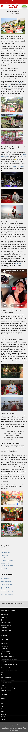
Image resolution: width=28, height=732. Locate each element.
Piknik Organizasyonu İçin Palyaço (9, 664)
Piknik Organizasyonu (6, 584)
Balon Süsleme (4, 643)
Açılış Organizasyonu (6, 581)
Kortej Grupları (4, 646)
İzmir (2, 703)
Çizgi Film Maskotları (6, 619)
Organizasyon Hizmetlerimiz (8, 560)
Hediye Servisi (4, 685)
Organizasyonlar (5, 563)
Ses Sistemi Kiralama (6, 651)
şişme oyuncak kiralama (17, 82)
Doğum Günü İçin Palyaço (7, 661)
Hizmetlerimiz (4, 557)
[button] (2, 6)
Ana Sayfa (3, 550)
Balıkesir (3, 711)
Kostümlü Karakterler (6, 622)
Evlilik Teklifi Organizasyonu (8, 591)
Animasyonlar (4, 555)
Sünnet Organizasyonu (6, 690)
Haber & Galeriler (5, 571)
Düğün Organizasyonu (6, 682)
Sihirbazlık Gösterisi (6, 625)
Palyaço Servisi (13, 6)
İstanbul (3, 698)
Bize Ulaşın (4, 568)
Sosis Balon (4, 627)
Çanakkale (3, 714)
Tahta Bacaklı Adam (6, 633)
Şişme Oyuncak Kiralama (7, 565)
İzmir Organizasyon (5, 578)
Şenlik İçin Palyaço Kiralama (8, 667)
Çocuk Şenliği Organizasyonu (8, 587)
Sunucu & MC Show (6, 630)
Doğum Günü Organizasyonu (8, 680)
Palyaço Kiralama (5, 552)
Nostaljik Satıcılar (5, 648)
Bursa (2, 706)
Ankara (2, 701)
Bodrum (3, 709)
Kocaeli (3, 716)
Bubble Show (4, 617)
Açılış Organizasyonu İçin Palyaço (9, 659)
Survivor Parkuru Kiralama (7, 656)
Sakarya (3, 719)
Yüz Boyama (4, 635)
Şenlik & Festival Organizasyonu (9, 688)
